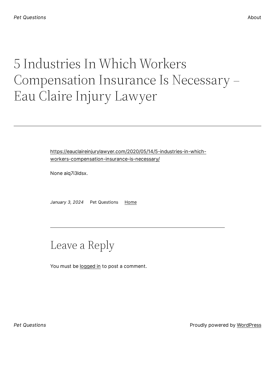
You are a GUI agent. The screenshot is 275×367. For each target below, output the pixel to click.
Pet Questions (30, 17)
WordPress (249, 325)
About (254, 17)
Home (131, 202)
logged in (90, 266)
